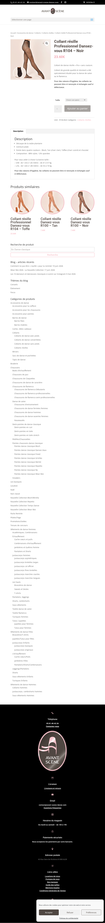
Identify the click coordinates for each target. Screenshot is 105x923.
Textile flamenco (19, 613)
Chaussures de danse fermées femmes (31, 408)
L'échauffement (19, 653)
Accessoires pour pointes (23, 314)
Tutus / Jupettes (19, 621)
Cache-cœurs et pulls (23, 539)
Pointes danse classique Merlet (27, 462)
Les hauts (16, 582)
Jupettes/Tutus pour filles (23, 639)
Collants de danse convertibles (27, 340)
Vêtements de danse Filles (21, 632)
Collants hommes (19, 687)
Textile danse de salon (22, 609)
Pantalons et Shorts (22, 551)
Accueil (13, 33)
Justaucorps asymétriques (25, 558)
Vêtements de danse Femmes (23, 529)
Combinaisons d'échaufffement (27, 543)
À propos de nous (53, 879)
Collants (38, 33)
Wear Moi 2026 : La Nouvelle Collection (27, 270)
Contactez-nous (52, 726)
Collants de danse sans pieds (26, 344)
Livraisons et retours (52, 788)
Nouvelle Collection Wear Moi (23, 509)
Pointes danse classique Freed (27, 454)
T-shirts (17, 593)
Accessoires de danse (25, 33)
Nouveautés (19, 420)
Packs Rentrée (16, 513)
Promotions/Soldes (18, 521)
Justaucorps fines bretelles (25, 570)
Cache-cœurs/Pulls (22, 657)
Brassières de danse (23, 585)
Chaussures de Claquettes (23, 378)
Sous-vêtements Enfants (22, 676)
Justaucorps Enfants (21, 643)
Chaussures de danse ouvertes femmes (31, 416)
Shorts (15, 672)
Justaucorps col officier (24, 566)
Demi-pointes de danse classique (26, 424)
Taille (57, 100)
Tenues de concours (19, 525)
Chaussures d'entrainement (26, 404)
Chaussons (15, 367)
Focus (12, 292)
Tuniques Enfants (20, 680)
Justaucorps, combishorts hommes (27, 691)
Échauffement (18, 536)
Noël (12, 490)
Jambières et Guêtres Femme (26, 547)
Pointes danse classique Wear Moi (29, 474)
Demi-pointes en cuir (23, 427)
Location (14, 486)
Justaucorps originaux (23, 650)
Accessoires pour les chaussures (26, 310)
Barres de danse (19, 318)
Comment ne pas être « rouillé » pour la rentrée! (31, 266)
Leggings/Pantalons (20, 668)
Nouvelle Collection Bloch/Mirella (24, 497)
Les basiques (16, 482)
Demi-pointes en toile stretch (26, 435)
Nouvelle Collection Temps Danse (24, 505)
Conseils (14, 284)
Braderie (14, 363)
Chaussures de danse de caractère (27, 382)
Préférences (91, 912)
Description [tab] (18, 131)
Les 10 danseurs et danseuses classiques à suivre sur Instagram (38, 274)
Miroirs (15, 351)
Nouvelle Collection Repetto (22, 501)
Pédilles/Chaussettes (21, 439)
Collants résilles (48, 33)
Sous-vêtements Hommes (23, 695)
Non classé (15, 493)
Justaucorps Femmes (21, 555)
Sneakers (16, 478)
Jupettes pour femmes (23, 624)
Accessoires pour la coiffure (24, 306)
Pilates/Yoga (15, 517)
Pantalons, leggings (20, 597)
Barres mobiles (20, 325)
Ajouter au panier (77, 108)
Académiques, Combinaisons (24, 532)
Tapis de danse (18, 359)
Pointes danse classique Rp (26, 470)
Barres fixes (19, 321)
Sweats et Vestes (21, 589)
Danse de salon (19, 401)
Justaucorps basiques (23, 646)
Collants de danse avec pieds (26, 336)
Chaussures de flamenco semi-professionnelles (34, 397)
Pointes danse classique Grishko (28, 458)
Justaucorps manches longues (27, 578)
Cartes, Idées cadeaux (21, 329)
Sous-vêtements (19, 605)
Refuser (70, 912)
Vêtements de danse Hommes (23, 684)
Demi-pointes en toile (23, 431)
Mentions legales (52, 888)
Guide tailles (52, 885)
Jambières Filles (21, 661)
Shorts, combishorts (21, 601)
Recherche (52, 254)
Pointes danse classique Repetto (28, 466)
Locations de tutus (52, 876)
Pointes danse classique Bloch (27, 446)
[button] (46, 43)
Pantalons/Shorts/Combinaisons (28, 665)
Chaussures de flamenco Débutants (29, 389)
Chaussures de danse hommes (27, 412)
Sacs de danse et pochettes (24, 355)
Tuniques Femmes (20, 617)
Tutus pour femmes (22, 628)
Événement (15, 288)
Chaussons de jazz (20, 374)
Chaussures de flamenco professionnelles (32, 393)
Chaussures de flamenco (23, 386)
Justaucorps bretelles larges (26, 562)
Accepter (49, 912)
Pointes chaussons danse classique (27, 443)
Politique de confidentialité (68, 918)
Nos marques (52, 882)
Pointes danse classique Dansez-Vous (30, 450)
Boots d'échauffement (21, 370)
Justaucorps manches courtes (27, 574)
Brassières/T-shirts (20, 635)
